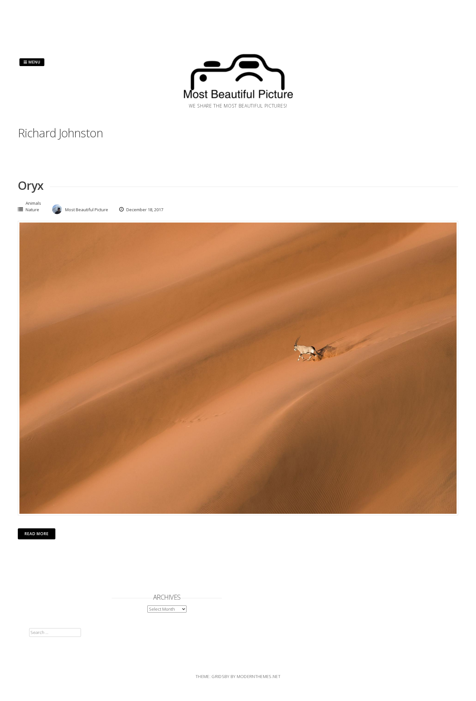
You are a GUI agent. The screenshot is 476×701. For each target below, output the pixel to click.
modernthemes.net (258, 676)
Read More (37, 533)
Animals (33, 203)
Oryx (30, 185)
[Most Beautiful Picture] (238, 100)
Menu (33, 62)
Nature (32, 210)
